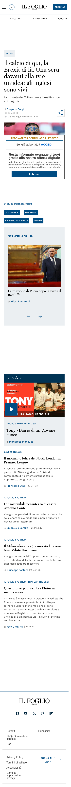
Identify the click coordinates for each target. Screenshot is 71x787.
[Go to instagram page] (42, 711)
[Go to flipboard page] (51, 711)
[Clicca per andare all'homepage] (34, 699)
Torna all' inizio (47, 758)
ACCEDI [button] (46, 144)
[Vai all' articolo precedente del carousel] (28, 314)
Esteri (9, 53)
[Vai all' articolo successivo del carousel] (40, 314)
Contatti (11, 729)
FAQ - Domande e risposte (17, 735)
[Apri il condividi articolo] (61, 113)
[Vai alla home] (34, 7)
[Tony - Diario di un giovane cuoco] (34, 398)
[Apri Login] (12, 7)
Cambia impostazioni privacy (13, 774)
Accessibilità (13, 765)
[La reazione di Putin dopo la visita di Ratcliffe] (34, 265)
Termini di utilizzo (16, 760)
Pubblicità (44, 729)
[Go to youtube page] (25, 711)
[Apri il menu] (3, 7)
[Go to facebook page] (17, 711)
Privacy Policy (14, 755)
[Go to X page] (34, 711)
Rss (8, 742)
